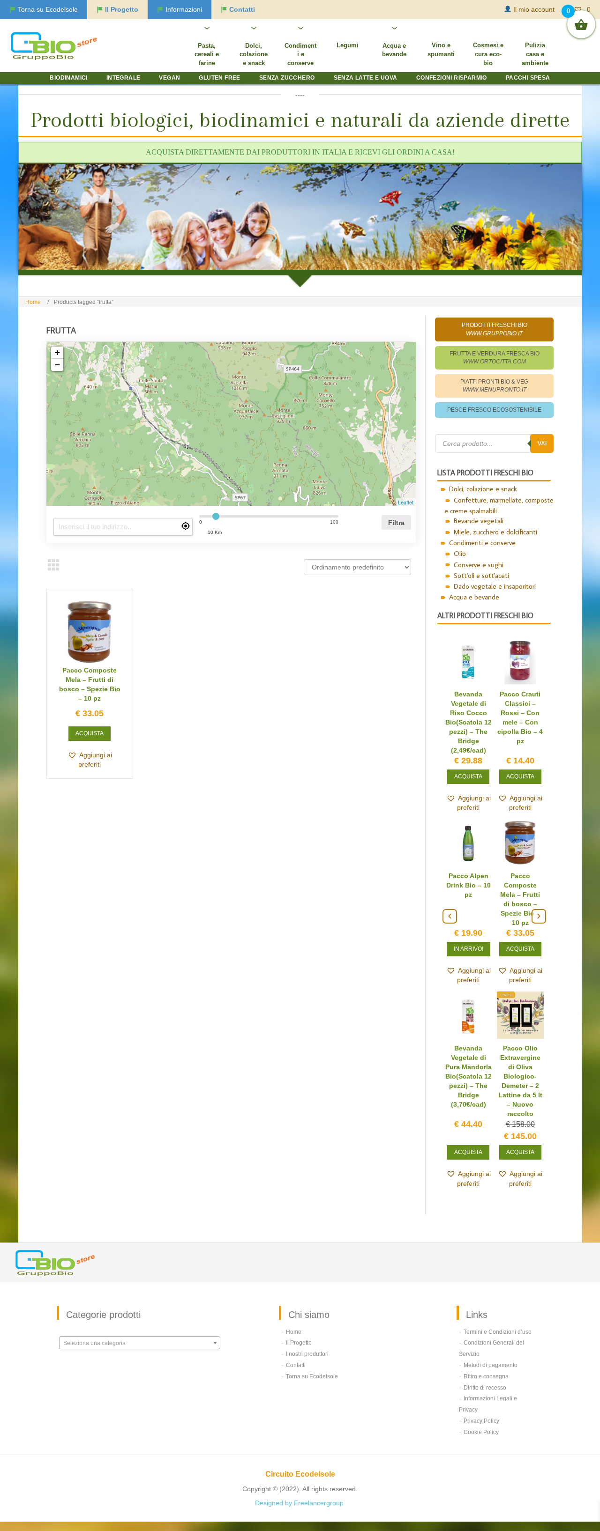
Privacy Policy (481, 1421)
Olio (460, 553)
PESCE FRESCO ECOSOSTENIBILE (494, 410)
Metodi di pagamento (491, 1365)
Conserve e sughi (478, 564)
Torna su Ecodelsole (312, 1376)
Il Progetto (299, 1342)
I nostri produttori (307, 1354)
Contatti (296, 1365)
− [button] (57, 365)
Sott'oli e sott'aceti (481, 575)
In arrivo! (468, 949)
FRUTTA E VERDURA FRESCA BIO (495, 357)
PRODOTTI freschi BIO (494, 329)
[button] (89, 759)
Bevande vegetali (478, 520)
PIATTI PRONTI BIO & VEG (494, 385)
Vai (542, 443)
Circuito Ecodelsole (300, 1474)
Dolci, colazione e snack (483, 488)
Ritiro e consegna (486, 1376)
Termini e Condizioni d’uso (498, 1332)
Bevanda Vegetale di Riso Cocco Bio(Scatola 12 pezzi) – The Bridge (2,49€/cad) (468, 722)
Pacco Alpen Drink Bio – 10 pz (468, 885)
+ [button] (57, 352)
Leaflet (405, 502)
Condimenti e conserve (482, 542)
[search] (123, 527)
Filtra (396, 522)
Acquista (89, 733)
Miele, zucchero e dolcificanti (495, 531)
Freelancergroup (319, 1503)
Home (33, 302)
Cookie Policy (481, 1432)
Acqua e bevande (474, 596)
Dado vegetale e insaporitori (495, 586)
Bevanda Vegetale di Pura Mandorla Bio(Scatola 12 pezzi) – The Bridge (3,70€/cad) (468, 1076)
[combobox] (139, 1342)
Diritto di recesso (485, 1387)
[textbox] (140, 1343)
